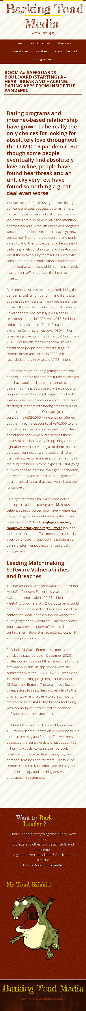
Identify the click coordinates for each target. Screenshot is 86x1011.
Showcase (64, 43)
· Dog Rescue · (44, 59)
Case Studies (19, 51)
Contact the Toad (66, 51)
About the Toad (40, 43)
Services (41, 51)
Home (18, 43)
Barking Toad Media (44, 16)
